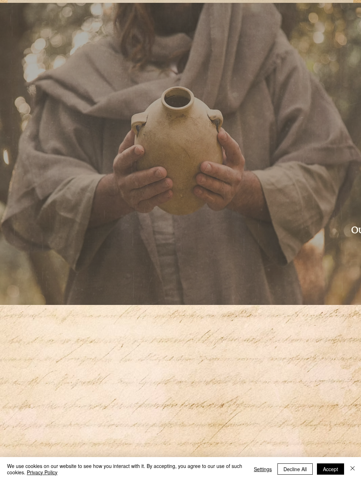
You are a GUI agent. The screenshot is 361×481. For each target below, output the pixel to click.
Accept (330, 469)
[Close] (352, 469)
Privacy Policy (42, 472)
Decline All (295, 469)
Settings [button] (263, 469)
